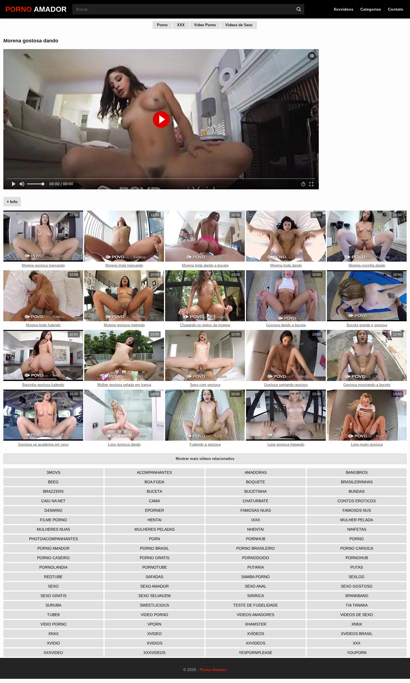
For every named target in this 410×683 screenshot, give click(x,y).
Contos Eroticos (356, 501)
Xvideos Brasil (357, 633)
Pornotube (154, 567)
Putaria (255, 567)
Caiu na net (53, 501)
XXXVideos (154, 652)
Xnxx (53, 633)
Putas (356, 567)
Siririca (255, 595)
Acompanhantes (154, 472)
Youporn (356, 652)
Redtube (53, 577)
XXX (181, 25)
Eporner (154, 510)
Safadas (154, 577)
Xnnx (356, 624)
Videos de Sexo (238, 25)
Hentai (154, 520)
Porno (162, 25)
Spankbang (356, 595)
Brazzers (53, 491)
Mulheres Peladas (154, 529)
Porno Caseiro (53, 558)
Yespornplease (255, 652)
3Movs (53, 472)
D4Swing (53, 510)
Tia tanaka (357, 605)
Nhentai (255, 529)
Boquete (255, 482)
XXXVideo (53, 652)
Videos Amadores (255, 614)
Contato (395, 9)
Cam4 (154, 501)
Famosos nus (357, 510)
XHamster (255, 624)
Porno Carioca (356, 548)
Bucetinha (255, 491)
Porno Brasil (154, 548)
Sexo (53, 586)
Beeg (53, 482)
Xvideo (154, 633)
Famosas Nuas (255, 510)
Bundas (357, 491)
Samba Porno (255, 577)
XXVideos (255, 643)
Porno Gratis (154, 558)
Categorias (370, 9)
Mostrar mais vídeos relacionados (205, 459)
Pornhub (255, 539)
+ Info (12, 201)
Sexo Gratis (53, 595)
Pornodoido (255, 558)
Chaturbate (255, 501)
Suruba (53, 605)
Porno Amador (53, 548)
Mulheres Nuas (53, 529)
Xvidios (154, 643)
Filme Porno (53, 520)
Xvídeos (255, 633)
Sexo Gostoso (356, 586)
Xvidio (53, 643)
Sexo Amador (154, 586)
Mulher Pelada (356, 520)
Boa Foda (154, 482)
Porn (154, 539)
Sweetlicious (154, 605)
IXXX (255, 520)
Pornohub (357, 558)
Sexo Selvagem (154, 595)
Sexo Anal (255, 586)
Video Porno (205, 25)
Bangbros (357, 472)
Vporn (154, 624)
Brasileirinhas (357, 482)
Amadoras (256, 472)
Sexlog (357, 577)
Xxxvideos (343, 9)
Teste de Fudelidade (255, 605)
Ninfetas (356, 529)
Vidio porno (53, 624)
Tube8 (53, 614)
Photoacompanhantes (53, 539)
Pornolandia (53, 567)
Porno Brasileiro (255, 548)
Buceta (154, 491)
